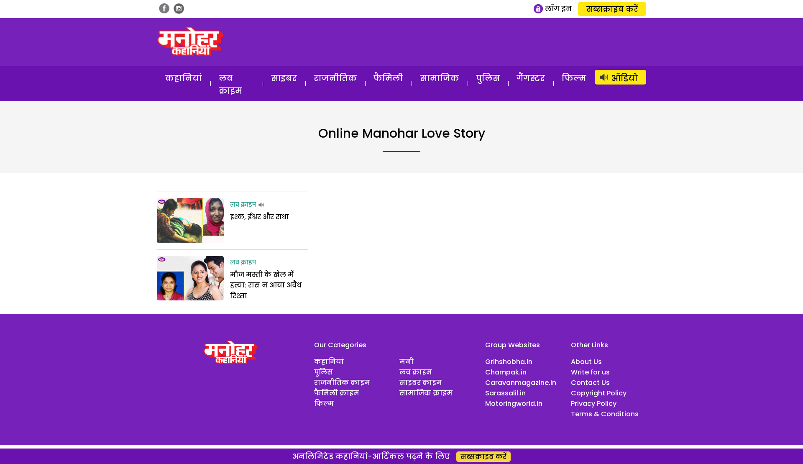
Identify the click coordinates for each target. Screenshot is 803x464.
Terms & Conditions (605, 414)
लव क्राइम (230, 84)
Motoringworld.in (513, 403)
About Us (586, 362)
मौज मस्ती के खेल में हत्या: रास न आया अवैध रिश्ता (266, 285)
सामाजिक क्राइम (426, 393)
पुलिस (488, 78)
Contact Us (590, 382)
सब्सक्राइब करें (612, 9)
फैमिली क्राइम (336, 393)
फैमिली (388, 78)
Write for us (590, 372)
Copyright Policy (599, 393)
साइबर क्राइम (420, 382)
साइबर (284, 78)
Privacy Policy (593, 403)
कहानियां (183, 78)
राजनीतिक (335, 78)
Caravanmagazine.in (520, 382)
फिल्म (574, 78)
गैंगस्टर (531, 78)
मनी (406, 362)
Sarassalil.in (505, 393)
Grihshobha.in (508, 362)
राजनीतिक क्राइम (342, 382)
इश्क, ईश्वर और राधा (259, 217)
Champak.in (506, 372)
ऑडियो (624, 78)
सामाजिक (439, 78)
